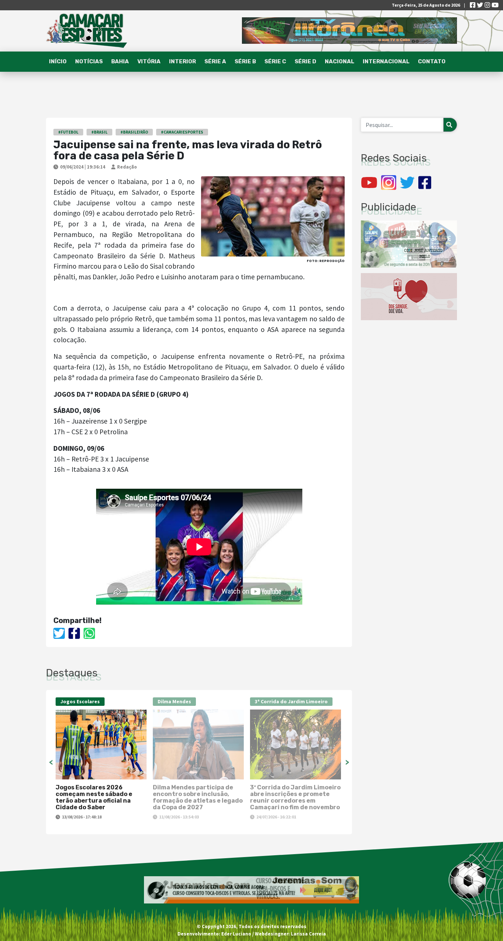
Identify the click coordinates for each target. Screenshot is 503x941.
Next (347, 762)
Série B (245, 61)
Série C (275, 61)
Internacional (386, 61)
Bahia (120, 61)
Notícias (89, 61)
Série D (305, 61)
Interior (182, 61)
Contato (432, 61)
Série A (215, 61)
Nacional (339, 61)
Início (58, 61)
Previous (50, 762)
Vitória (149, 61)
